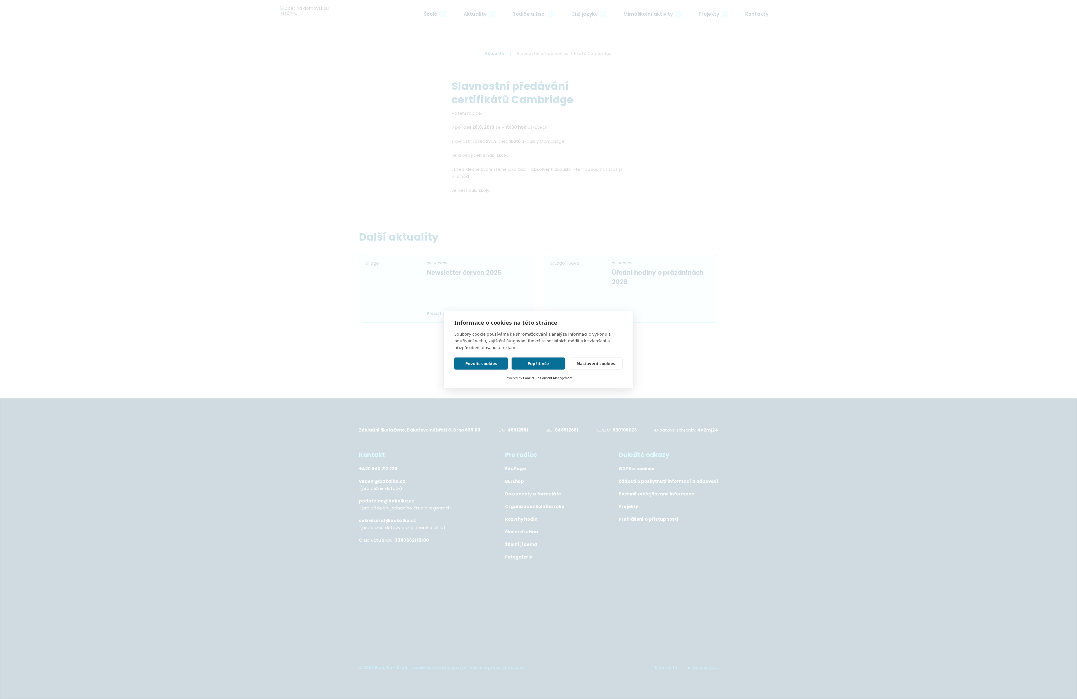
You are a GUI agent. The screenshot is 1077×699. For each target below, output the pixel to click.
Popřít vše (538, 363)
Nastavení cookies (596, 363)
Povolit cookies (481, 363)
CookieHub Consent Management (547, 378)
